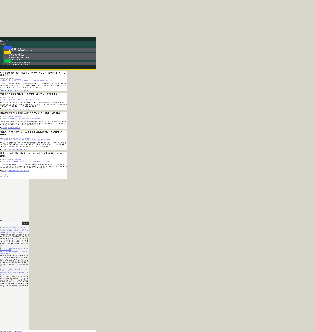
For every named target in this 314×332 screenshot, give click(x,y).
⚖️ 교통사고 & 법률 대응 (16, 54)
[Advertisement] (157, 18)
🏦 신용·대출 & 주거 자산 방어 (18, 49)
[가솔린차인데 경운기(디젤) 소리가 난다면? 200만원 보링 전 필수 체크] (14, 270)
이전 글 (4, 174)
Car (6, 52)
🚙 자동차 (4, 90)
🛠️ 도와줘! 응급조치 (15, 59)
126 (5, 176)
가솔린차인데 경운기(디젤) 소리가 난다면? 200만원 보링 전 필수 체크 (30, 113)
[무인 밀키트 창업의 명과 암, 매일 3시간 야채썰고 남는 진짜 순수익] (14, 249)
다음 (8, 176)
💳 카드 (3, 109)
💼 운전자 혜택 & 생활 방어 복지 (18, 64)
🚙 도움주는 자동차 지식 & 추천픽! (19, 57)
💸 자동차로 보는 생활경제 (16, 55)
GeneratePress (19, 331)
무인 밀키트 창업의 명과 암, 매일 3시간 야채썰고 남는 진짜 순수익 (28, 94)
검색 (1, 220)
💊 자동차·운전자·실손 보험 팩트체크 (20, 62)
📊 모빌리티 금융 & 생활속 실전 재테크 (20, 50)
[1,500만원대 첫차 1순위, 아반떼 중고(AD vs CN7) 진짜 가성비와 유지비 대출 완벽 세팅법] (14, 228)
